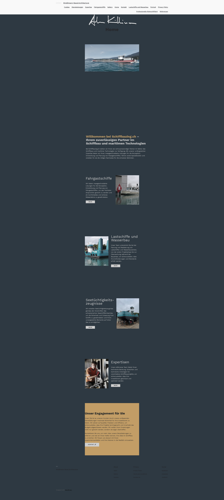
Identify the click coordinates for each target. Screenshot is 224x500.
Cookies (67, 7)
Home (117, 7)
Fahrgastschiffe (99, 7)
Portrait (153, 7)
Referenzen (164, 11)
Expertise (88, 7)
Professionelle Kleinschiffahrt (147, 11)
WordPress (68, 490)
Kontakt (124, 7)
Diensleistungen (77, 7)
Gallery (110, 7)
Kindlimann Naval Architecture (76, 3)
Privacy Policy (163, 7)
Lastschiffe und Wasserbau (138, 7)
